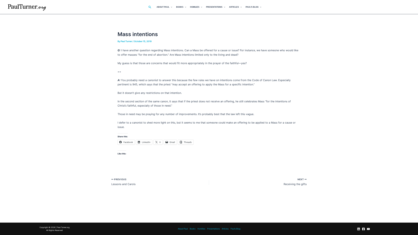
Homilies (194, 7)
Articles (234, 7)
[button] (149, 7)
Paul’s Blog (252, 7)
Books (179, 7)
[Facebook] (363, 228)
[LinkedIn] (358, 228)
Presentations (214, 7)
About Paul (163, 7)
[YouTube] (368, 228)
